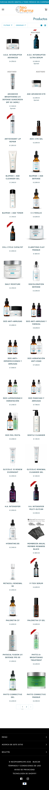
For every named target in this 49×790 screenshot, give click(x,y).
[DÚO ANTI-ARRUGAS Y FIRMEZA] (36, 307)
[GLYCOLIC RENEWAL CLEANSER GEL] (36, 455)
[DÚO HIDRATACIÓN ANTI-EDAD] (36, 344)
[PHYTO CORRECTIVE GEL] (12, 680)
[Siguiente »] (31, 707)
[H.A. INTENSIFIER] (12, 492)
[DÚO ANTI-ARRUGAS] (13, 307)
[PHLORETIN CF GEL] (36, 606)
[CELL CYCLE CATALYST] (12, 233)
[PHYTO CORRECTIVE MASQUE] (36, 680)
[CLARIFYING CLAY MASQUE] (36, 233)
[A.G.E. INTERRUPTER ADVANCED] (13, 41)
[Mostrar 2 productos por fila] (45, 25)
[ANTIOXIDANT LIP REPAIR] (12, 125)
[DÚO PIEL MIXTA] (13, 421)
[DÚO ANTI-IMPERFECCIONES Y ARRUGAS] (13, 344)
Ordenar (20, 25)
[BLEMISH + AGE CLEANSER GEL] (12, 162)
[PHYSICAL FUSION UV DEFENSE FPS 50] (12, 640)
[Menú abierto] (5, 9)
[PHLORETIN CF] (12, 606)
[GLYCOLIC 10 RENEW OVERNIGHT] (12, 455)
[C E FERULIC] (36, 199)
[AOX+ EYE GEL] (36, 125)
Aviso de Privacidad (24, 770)
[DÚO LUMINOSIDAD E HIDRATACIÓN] (13, 384)
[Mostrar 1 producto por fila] (41, 25)
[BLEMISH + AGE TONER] (12, 199)
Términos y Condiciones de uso (24, 766)
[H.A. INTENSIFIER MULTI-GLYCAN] (36, 492)
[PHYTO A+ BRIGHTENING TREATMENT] (36, 640)
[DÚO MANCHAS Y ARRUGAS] (36, 384)
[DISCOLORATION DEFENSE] (36, 270)
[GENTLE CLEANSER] (36, 421)
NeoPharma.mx (18, 762)
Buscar (36, 762)
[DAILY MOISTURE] (13, 270)
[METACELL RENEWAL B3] (12, 569)
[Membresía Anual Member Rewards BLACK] (36, 529)
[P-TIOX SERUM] (36, 569)
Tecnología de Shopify (24, 774)
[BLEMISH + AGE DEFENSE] (36, 162)
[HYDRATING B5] (12, 529)
